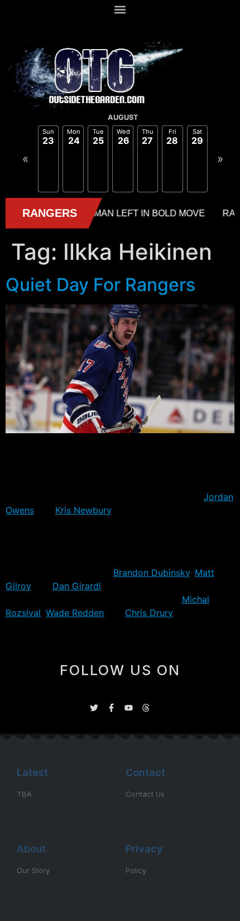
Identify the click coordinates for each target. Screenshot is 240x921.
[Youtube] (128, 708)
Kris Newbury (83, 510)
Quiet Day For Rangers (100, 284)
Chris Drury (149, 612)
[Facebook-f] (111, 708)
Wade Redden (75, 612)
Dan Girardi (76, 586)
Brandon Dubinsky (151, 572)
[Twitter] (94, 708)
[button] (120, 9)
